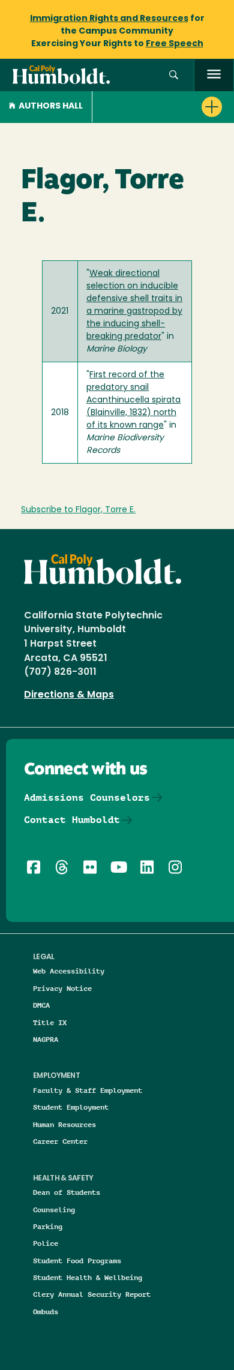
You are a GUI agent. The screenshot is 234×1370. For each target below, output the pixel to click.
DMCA (41, 1005)
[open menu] (214, 75)
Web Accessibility (68, 970)
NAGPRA (45, 1039)
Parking (47, 1226)
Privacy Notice (62, 988)
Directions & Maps (69, 695)
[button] (174, 75)
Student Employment (71, 1106)
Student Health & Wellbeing (87, 1277)
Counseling (54, 1209)
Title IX (50, 1022)
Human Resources (64, 1124)
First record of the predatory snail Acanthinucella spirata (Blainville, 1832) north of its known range (133, 400)
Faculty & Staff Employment (87, 1090)
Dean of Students (66, 1192)
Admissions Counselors (87, 797)
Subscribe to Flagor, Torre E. (78, 510)
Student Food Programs (77, 1260)
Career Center (60, 1141)
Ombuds (45, 1311)
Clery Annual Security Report (92, 1294)
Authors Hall (51, 106)
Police (45, 1243)
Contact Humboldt (72, 819)
